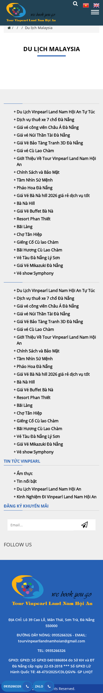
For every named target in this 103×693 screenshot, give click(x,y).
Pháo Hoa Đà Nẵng (34, 187)
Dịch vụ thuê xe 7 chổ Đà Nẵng (45, 119)
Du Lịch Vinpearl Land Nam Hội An (49, 489)
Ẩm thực (25, 473)
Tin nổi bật (27, 481)
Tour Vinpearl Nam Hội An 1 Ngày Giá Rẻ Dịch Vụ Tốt (52, 591)
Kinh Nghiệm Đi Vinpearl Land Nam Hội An (56, 497)
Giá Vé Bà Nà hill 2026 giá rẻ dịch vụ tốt (53, 195)
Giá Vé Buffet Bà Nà (35, 211)
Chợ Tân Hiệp (29, 234)
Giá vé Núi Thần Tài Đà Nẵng (43, 135)
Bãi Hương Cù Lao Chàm (39, 250)
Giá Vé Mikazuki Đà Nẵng (40, 265)
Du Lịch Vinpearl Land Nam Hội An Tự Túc (56, 112)
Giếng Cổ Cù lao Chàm (37, 242)
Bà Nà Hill (26, 203)
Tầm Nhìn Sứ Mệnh (35, 180)
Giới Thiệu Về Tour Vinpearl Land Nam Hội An (56, 161)
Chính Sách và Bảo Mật (38, 172)
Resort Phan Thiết (33, 219)
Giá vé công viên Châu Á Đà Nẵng (48, 127)
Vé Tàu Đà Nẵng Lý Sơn (38, 257)
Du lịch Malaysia (38, 27)
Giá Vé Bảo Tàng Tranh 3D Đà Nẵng (50, 143)
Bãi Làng (24, 226)
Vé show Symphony (35, 273)
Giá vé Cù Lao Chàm (35, 150)
